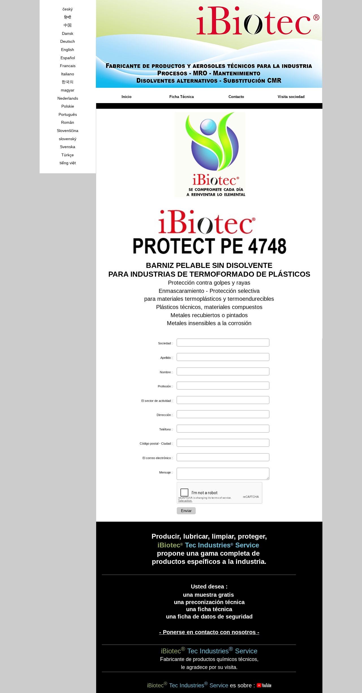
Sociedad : (165, 343)
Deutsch (67, 41)
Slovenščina (67, 130)
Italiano (67, 74)
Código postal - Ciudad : (156, 443)
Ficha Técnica (181, 97)
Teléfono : (166, 429)
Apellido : (166, 357)
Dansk (67, 33)
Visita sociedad (291, 97)
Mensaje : (166, 472)
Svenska (67, 146)
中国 (68, 25)
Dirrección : (165, 415)
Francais (68, 65)
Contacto (236, 97)
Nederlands (67, 98)
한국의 (68, 82)
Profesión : (165, 386)
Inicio (127, 97)
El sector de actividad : (157, 400)
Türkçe (67, 155)
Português (68, 114)
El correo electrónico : (158, 458)
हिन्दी (67, 17)
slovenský (67, 139)
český (68, 9)
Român (67, 122)
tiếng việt (68, 163)
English (67, 49)
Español (68, 58)
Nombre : (166, 372)
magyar (67, 90)
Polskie (67, 106)
